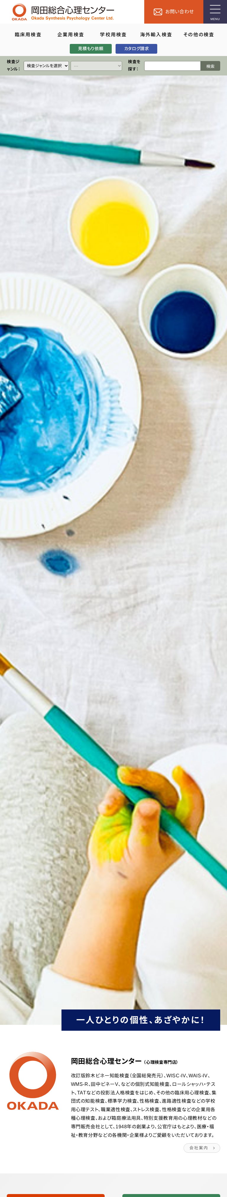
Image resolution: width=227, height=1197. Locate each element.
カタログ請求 (136, 48)
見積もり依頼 (90, 48)
